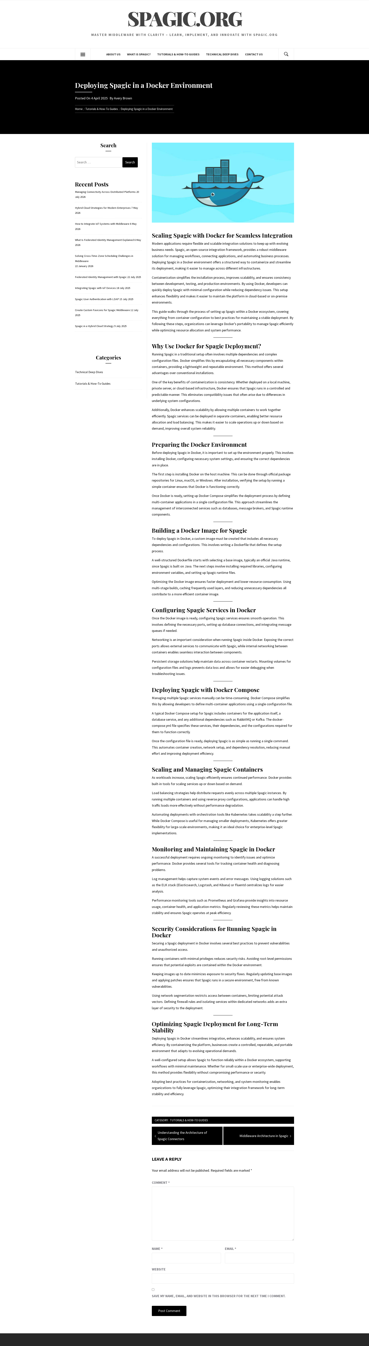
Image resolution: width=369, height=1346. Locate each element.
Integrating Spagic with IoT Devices (95, 288)
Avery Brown (123, 98)
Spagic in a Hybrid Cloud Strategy (94, 326)
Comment (161, 1182)
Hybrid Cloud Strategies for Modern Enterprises (103, 208)
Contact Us (254, 54)
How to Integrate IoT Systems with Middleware (102, 223)
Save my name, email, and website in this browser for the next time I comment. (219, 1296)
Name (157, 1248)
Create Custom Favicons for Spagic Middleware (102, 310)
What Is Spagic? (139, 54)
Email (230, 1248)
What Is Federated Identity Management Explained (104, 240)
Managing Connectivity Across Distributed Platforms (105, 192)
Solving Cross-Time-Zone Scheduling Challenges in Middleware (104, 258)
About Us (113, 54)
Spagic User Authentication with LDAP (97, 299)
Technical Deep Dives (222, 54)
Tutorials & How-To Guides (178, 54)
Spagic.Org (184, 18)
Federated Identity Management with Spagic (101, 277)
